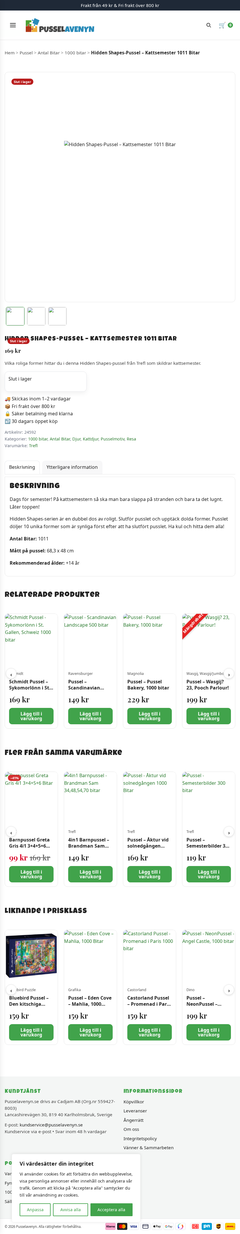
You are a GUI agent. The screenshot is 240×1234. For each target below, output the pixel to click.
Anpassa (35, 1209)
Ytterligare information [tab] (72, 467)
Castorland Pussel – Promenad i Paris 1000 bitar (149, 1004)
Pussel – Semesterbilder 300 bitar (208, 846)
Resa (131, 439)
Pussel (26, 53)
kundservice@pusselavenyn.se (51, 1125)
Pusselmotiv (112, 439)
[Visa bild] (15, 316)
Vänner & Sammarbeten (149, 1147)
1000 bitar (75, 53)
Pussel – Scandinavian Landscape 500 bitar (85, 691)
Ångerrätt (133, 1120)
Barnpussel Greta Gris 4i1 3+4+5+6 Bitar (29, 846)
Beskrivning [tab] (22, 467)
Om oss (131, 1129)
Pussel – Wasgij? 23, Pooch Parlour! (207, 685)
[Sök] (209, 25)
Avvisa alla (70, 1209)
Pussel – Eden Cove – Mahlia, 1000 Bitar (90, 1004)
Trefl (33, 445)
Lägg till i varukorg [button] (31, 716)
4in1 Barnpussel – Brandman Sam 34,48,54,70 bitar (88, 846)
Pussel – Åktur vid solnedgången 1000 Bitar (148, 846)
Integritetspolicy (140, 1138)
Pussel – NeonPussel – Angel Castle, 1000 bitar (207, 1007)
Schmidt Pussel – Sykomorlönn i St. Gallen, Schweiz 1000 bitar (30, 691)
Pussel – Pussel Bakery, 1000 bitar (148, 685)
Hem (10, 53)
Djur (76, 439)
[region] (76, 1188)
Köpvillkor (134, 1102)
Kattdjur (90, 439)
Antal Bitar (49, 53)
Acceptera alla (111, 1209)
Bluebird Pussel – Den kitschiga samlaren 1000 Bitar (29, 1007)
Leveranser (135, 1111)
